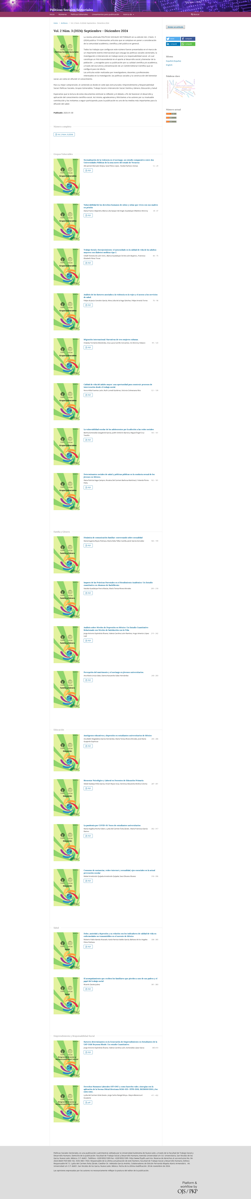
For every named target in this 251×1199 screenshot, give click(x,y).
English (169, 65)
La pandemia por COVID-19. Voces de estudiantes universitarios (112, 825)
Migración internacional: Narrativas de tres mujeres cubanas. (111, 339)
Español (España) (173, 61)
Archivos (64, 23)
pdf (88, 1102)
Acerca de (127, 14)
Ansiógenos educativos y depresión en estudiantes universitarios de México (118, 735)
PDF (89, 170)
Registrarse (189, 2)
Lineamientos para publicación (105, 14)
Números (63, 14)
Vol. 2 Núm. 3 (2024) (65, 134)
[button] (173, 39)
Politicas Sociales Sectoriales (71, 10)
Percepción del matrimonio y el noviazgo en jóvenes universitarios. (114, 672)
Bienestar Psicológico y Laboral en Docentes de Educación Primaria (113, 780)
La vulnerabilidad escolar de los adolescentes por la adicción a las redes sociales (119, 429)
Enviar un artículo (175, 27)
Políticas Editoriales (79, 14)
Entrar (198, 2)
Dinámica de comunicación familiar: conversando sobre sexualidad (113, 537)
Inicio (52, 14)
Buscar (196, 14)
